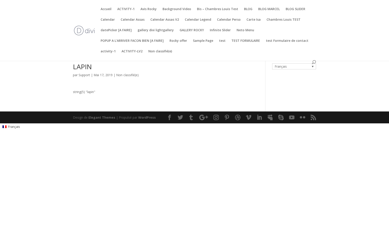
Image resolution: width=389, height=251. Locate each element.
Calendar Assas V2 (164, 20)
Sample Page (203, 41)
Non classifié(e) (160, 51)
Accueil (106, 9)
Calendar (108, 20)
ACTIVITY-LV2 (132, 51)
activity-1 (108, 51)
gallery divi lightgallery (156, 30)
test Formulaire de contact (287, 41)
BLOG (248, 9)
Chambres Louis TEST (284, 20)
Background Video (177, 9)
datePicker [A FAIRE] (116, 30)
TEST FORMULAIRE (245, 41)
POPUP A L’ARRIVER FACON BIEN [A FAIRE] (132, 41)
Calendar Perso (229, 20)
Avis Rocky (148, 9)
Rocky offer (178, 41)
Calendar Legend (198, 20)
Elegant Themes (101, 117)
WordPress (147, 117)
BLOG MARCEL (269, 9)
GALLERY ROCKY (192, 30)
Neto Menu (245, 30)
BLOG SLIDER (295, 9)
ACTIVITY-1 (126, 9)
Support (84, 75)
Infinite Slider (220, 30)
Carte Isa (254, 20)
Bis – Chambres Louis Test (217, 9)
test (222, 41)
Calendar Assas (133, 20)
